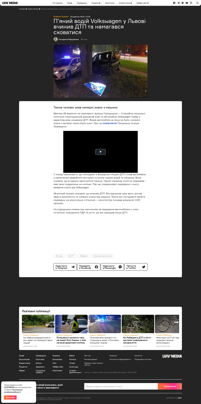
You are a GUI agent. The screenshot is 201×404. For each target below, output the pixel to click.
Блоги (39, 363)
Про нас (87, 356)
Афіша (22, 370)
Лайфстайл (141, 3)
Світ (55, 363)
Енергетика (125, 3)
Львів (69, 3)
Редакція (113, 356)
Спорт (72, 363)
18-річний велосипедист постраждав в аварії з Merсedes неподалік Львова (104, 340)
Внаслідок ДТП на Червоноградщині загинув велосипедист (170, 340)
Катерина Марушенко (69, 39)
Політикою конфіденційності (13, 390)
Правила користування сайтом (93, 364)
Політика (40, 359)
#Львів (59, 256)
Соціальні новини (40, 371)
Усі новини (57, 3)
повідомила (110, 123)
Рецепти (23, 367)
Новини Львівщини (31, 335)
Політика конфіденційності (120, 359)
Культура (73, 367)
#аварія (83, 256)
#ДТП (71, 256)
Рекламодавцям (90, 359)
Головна (22, 9)
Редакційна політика (143, 359)
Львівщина (82, 3)
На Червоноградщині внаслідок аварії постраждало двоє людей (37, 340)
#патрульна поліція (102, 256)
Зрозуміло (10, 397)
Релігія (72, 359)
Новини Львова (32, 9)
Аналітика (109, 3)
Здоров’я (40, 367)
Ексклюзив (24, 359)
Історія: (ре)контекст (75, 371)
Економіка (57, 359)
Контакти (138, 356)
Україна (95, 3)
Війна (71, 355)
